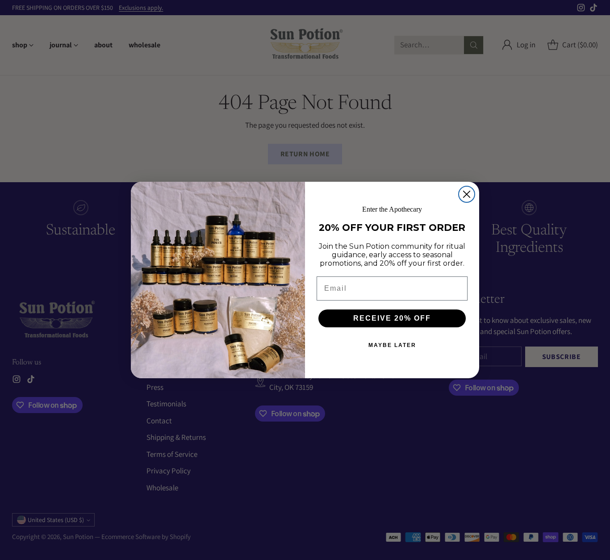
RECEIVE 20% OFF (392, 318)
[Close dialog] (467, 194)
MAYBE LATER (392, 345)
